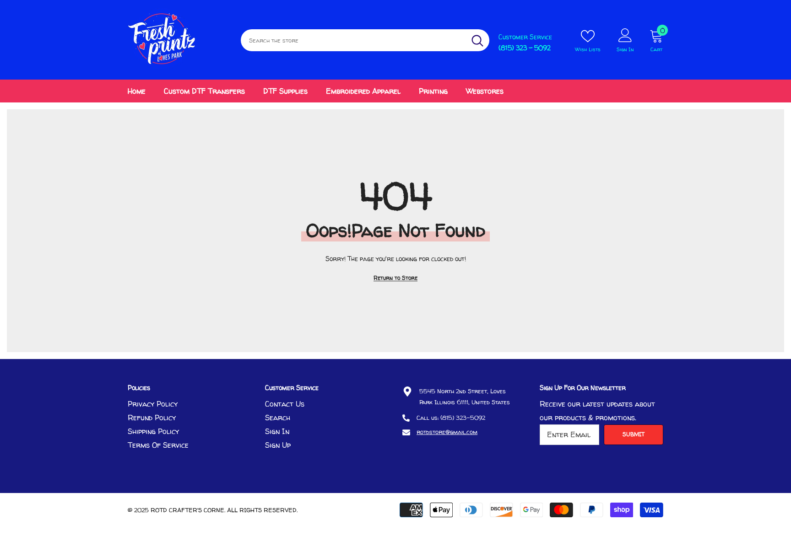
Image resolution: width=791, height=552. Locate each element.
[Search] (365, 40)
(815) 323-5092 (462, 417)
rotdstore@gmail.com (447, 432)
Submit (634, 434)
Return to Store (395, 278)
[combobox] (353, 40)
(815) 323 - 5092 (524, 47)
